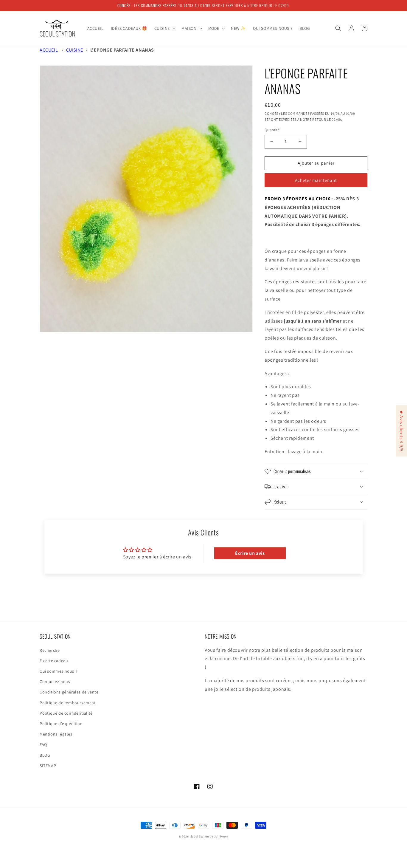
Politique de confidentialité (66, 713)
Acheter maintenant (316, 180)
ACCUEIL (49, 50)
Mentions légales (56, 734)
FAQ (43, 744)
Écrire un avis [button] (250, 553)
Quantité (272, 129)
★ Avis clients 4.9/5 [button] (401, 431)
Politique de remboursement (68, 702)
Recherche (50, 650)
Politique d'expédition (61, 723)
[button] (164, 28)
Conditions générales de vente (69, 692)
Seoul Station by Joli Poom (209, 836)
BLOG (45, 755)
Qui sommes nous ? (58, 671)
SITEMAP (48, 765)
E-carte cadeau (54, 660)
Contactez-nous (55, 681)
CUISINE (74, 50)
